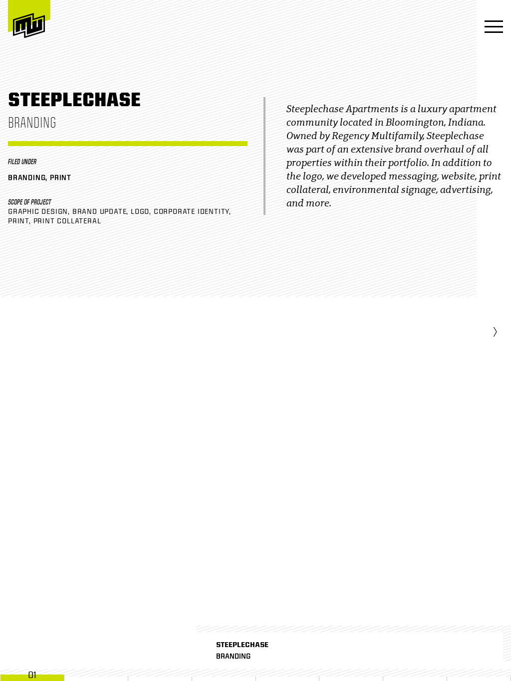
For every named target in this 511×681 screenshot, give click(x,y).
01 (32, 675)
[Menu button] (491, 27)
